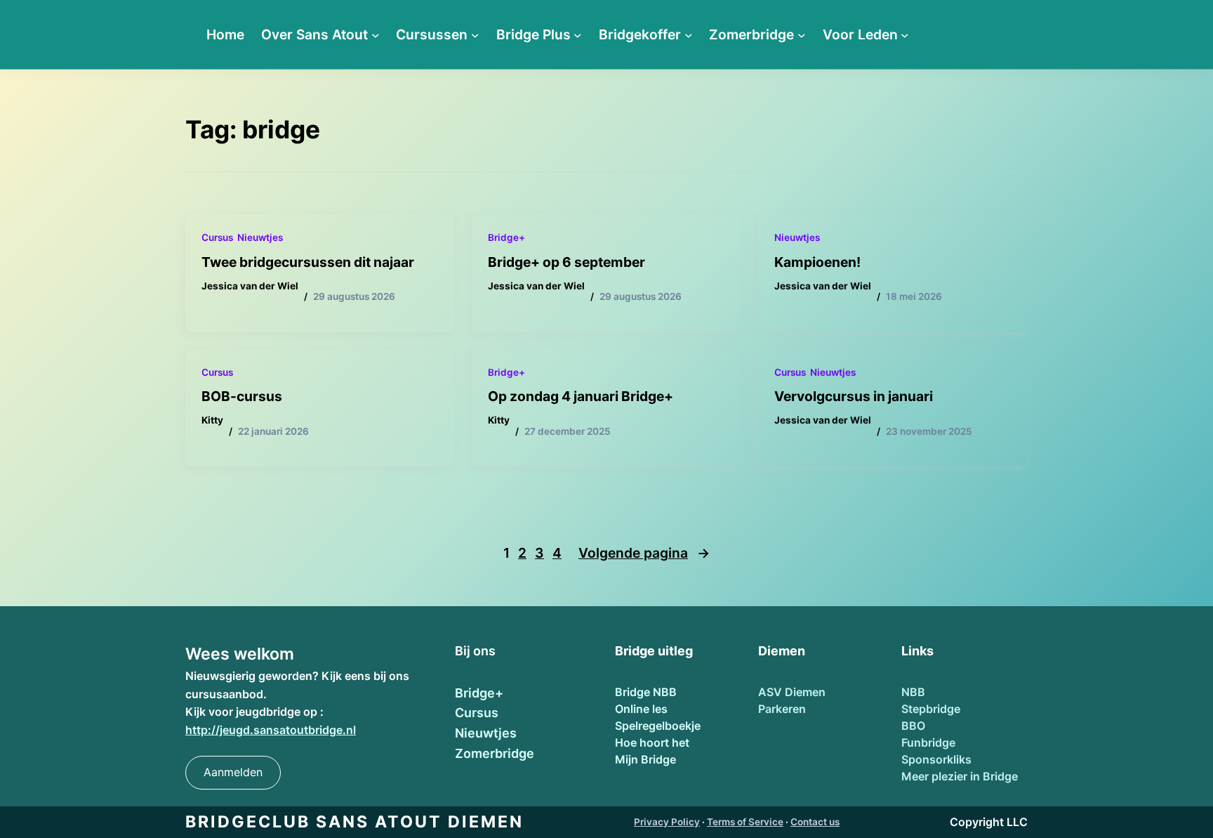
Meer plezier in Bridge (959, 776)
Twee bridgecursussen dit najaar (307, 262)
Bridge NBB (646, 692)
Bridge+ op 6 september (566, 262)
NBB (913, 692)
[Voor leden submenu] (905, 34)
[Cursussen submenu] (475, 34)
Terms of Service (745, 821)
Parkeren (782, 709)
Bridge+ (506, 237)
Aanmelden (233, 772)
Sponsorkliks (936, 759)
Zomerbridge (494, 753)
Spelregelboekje (658, 726)
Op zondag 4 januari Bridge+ (582, 396)
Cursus (217, 237)
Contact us (815, 821)
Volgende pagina (644, 552)
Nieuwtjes (260, 237)
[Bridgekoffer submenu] (688, 34)
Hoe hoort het (652, 742)
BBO (913, 726)
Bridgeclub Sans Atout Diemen (354, 822)
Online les (641, 709)
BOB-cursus (241, 396)
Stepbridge (930, 709)
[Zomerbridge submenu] (801, 34)
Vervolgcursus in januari (853, 396)
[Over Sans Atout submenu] (375, 34)
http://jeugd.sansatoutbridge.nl (270, 730)
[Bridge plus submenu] (578, 34)
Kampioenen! (817, 262)
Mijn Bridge (645, 759)
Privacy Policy (667, 821)
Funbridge (928, 742)
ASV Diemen (792, 692)
